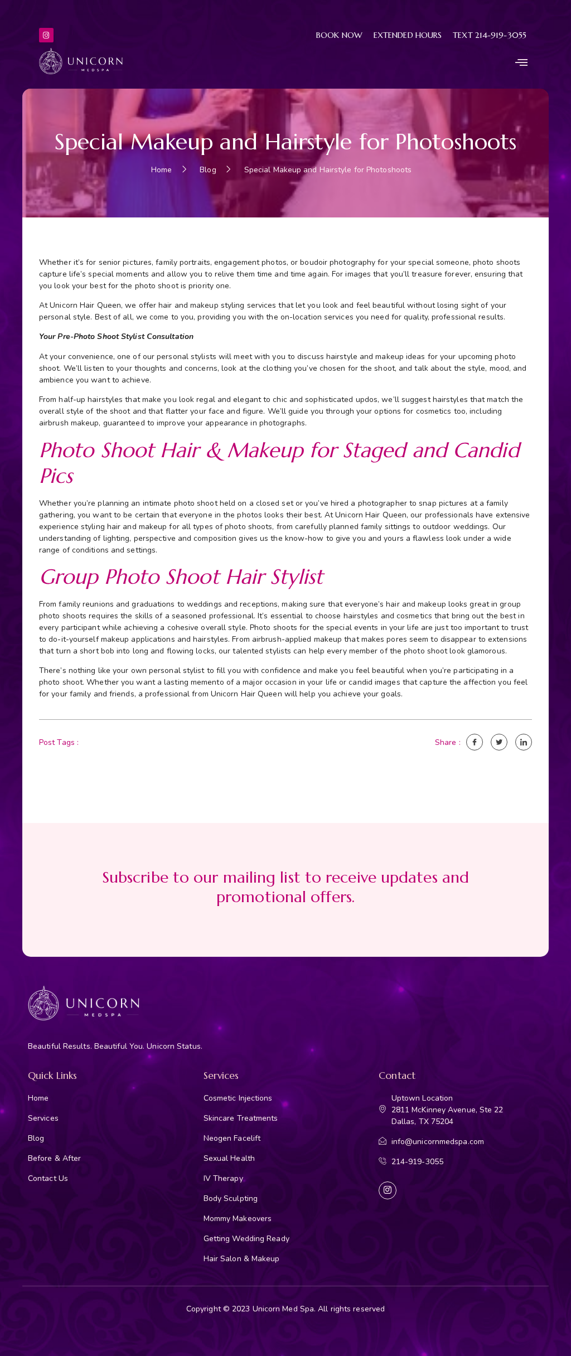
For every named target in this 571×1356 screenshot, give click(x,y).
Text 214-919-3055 (489, 35)
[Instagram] (46, 35)
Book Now (339, 35)
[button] (521, 62)
